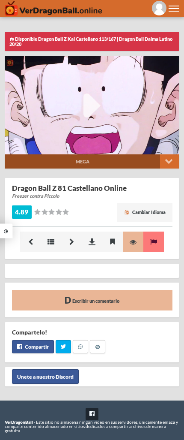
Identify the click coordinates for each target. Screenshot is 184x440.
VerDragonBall (19, 422)
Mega (82, 161)
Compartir (36, 347)
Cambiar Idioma (148, 212)
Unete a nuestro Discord (45, 376)
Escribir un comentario (95, 301)
